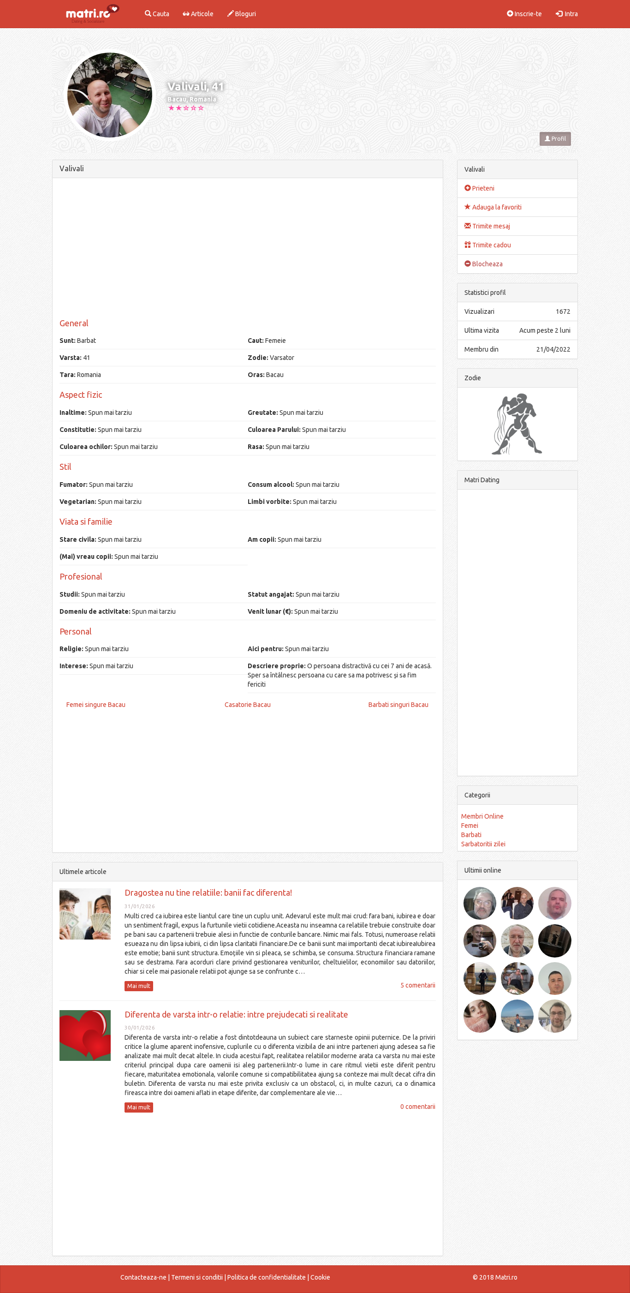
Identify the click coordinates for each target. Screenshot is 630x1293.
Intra (570, 14)
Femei (469, 825)
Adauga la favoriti (496, 207)
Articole (202, 14)
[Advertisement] (247, 249)
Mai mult (138, 986)
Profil (558, 139)
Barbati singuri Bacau (398, 704)
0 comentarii (417, 1106)
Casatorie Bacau (248, 704)
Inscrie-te (527, 14)
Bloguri (245, 14)
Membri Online (482, 816)
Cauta (160, 14)
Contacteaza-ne (143, 1277)
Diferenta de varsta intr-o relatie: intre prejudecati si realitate (236, 1014)
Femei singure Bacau (95, 704)
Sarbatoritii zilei (483, 844)
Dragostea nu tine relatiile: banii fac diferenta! (208, 892)
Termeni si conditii (197, 1277)
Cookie (320, 1277)
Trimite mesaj (490, 226)
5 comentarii (417, 985)
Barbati (471, 834)
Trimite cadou (491, 245)
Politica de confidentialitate (266, 1277)
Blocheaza (487, 264)
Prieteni (482, 188)
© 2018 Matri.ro (495, 1277)
